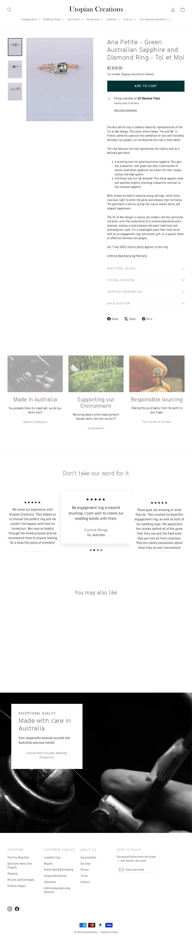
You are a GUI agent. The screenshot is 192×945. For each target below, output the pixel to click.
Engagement (29, 19)
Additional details (122, 268)
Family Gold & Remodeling (59, 869)
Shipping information (124, 291)
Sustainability (96, 428)
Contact (85, 882)
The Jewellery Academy (153, 19)
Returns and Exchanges (21, 879)
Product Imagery (17, 886)
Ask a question (118, 303)
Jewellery (112, 19)
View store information (125, 110)
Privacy (85, 869)
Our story (86, 863)
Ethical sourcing (121, 280)
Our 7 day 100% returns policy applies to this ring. (137, 247)
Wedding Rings (52, 19)
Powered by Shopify (109, 932)
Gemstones (93, 19)
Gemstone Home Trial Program (20, 865)
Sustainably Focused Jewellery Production (47, 755)
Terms (84, 875)
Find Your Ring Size (18, 857)
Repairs (48, 863)
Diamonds (74, 19)
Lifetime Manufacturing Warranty (127, 256)
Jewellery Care (52, 857)
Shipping (125, 74)
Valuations (50, 882)
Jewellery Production (35, 421)
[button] (182, 9)
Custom (128, 19)
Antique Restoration (55, 875)
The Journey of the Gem (156, 421)
